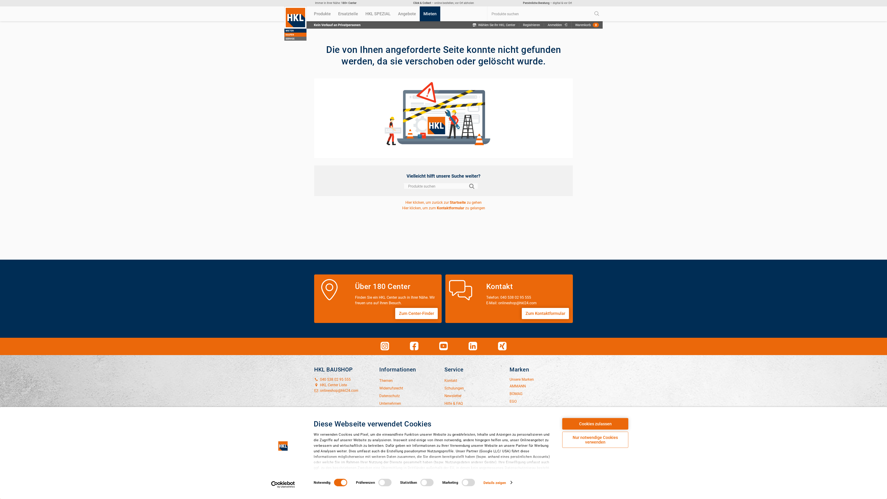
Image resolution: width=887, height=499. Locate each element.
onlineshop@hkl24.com (338, 390)
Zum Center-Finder (416, 313)
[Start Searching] (597, 13)
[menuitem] (322, 13)
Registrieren (531, 25)
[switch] (385, 482)
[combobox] (545, 13)
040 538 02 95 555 (335, 379)
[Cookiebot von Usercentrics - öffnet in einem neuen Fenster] (283, 484)
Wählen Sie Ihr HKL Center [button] (496, 25)
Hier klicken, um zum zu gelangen (443, 208)
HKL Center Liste (333, 385)
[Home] (295, 23)
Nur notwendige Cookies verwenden (595, 439)
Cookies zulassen (595, 423)
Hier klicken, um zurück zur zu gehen (443, 202)
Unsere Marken (522, 379)
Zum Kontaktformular (545, 313)
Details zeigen (494, 483)
